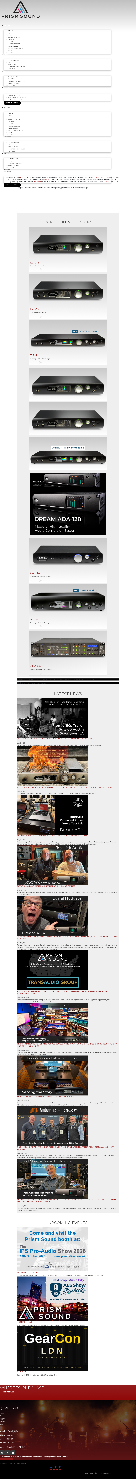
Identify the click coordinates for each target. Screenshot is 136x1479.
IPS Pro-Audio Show (27, 1272)
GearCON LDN (24, 1372)
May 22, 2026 (21, 840)
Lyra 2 (10, 31)
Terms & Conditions (105, 1473)
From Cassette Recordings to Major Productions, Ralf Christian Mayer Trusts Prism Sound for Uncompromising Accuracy (66, 1200)
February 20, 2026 (23, 1101)
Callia (10, 42)
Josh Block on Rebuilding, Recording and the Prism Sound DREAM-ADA (54, 739)
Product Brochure (16, 81)
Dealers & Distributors (17, 97)
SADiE (9, 50)
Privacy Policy (93, 1473)
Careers (11, 85)
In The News (12, 77)
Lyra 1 (34, 262)
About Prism (4, 1421)
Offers (7, 87)
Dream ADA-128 (13, 37)
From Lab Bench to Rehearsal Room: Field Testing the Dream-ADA (52, 835)
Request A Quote (14, 100)
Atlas (9, 35)
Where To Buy (12, 102)
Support (2, 1419)
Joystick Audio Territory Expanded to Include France (46, 886)
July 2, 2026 (21, 743)
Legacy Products (15, 48)
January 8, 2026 (22, 1206)
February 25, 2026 (23, 997)
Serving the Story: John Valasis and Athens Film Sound (46, 1096)
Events (10, 79)
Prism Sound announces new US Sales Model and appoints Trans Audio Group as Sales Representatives (63, 992)
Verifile (11, 52)
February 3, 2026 (22, 1153)
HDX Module (12, 46)
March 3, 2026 (21, 943)
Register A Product (16, 67)
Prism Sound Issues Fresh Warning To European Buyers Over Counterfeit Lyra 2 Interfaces (66, 787)
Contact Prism (14, 95)
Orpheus (11, 69)
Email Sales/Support (7, 1443)
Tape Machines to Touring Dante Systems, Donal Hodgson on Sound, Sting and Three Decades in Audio (67, 937)
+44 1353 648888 (8, 1439)
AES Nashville (24, 1322)
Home (2, 1413)
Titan (9, 33)
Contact (7, 90)
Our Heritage (13, 83)
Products (8, 25)
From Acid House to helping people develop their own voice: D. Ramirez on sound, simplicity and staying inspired (67, 1045)
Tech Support (13, 60)
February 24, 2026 (23, 1050)
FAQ (9, 62)
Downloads (12, 65)
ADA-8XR (10, 39)
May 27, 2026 (21, 791)
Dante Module (13, 44)
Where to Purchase (6, 1435)
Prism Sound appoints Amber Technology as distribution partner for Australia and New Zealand (65, 1148)
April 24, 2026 (21, 890)
